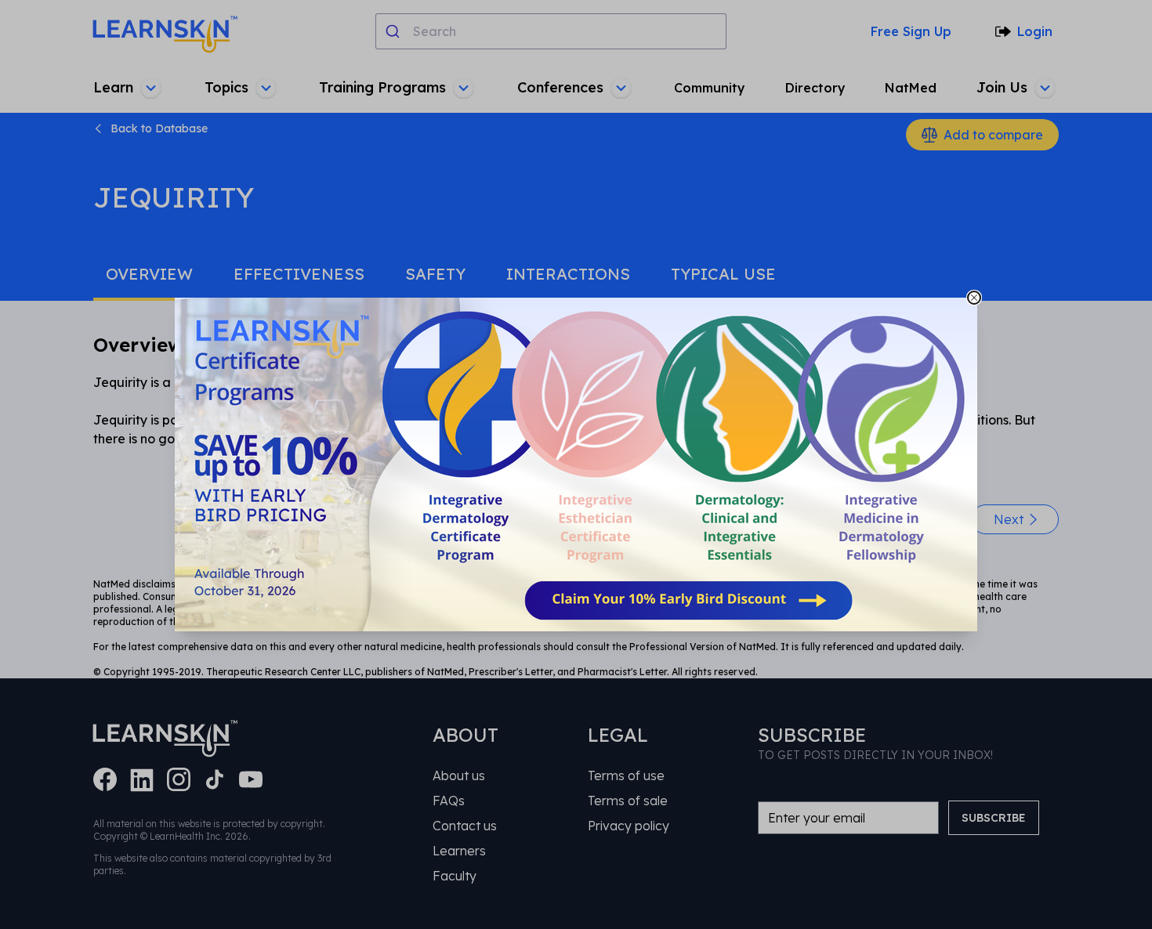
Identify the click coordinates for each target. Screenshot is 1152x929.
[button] (576, 464)
